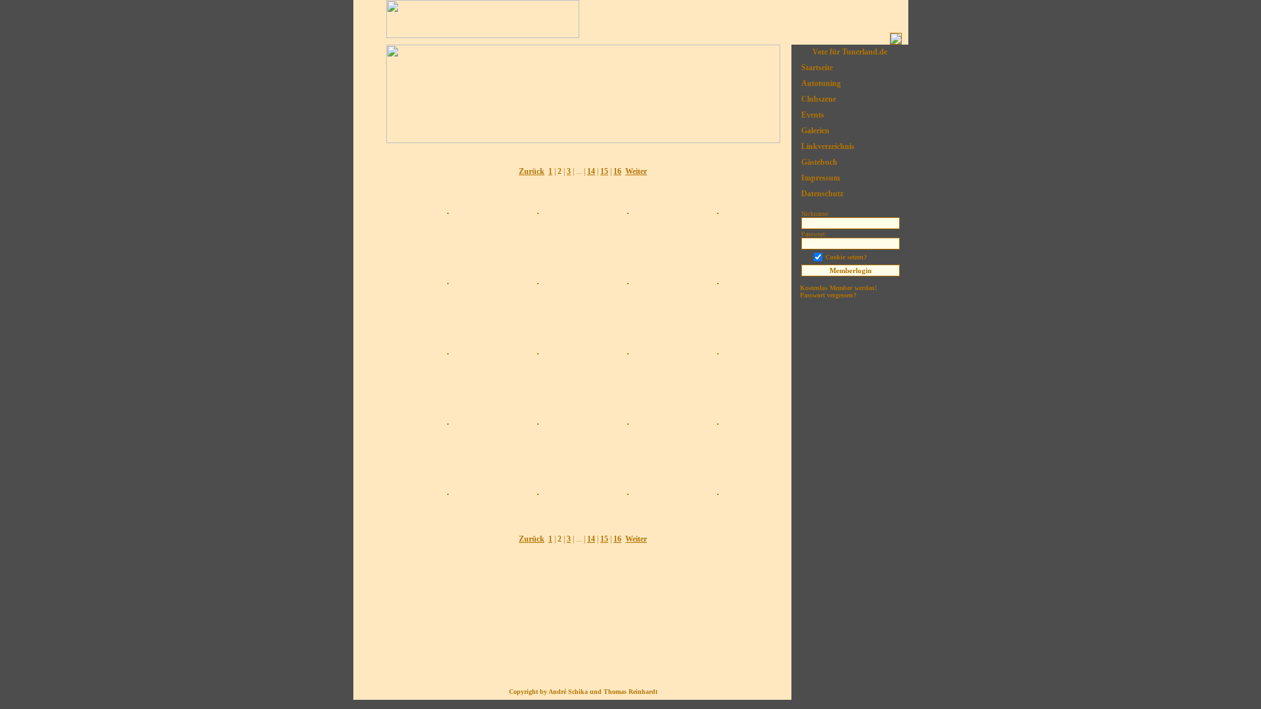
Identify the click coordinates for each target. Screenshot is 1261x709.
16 (617, 171)
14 (591, 171)
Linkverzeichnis (827, 146)
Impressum (820, 178)
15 (604, 171)
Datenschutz (822, 193)
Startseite (817, 67)
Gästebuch (819, 162)
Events (812, 114)
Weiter (636, 171)
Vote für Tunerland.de (849, 51)
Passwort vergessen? (828, 295)
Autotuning (821, 83)
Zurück (531, 171)
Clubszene (818, 99)
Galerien (815, 130)
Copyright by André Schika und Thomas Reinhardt (583, 691)
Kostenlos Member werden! (838, 287)
